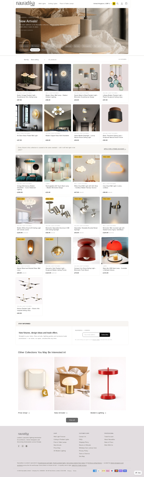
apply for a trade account (79, 465)
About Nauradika (109, 439)
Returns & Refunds (85, 445)
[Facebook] (18, 446)
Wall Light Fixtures (59, 436)
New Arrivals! (59, 413)
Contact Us (82, 436)
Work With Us (108, 445)
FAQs (80, 439)
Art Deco (59, 46)
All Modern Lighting (60, 451)
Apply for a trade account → (115, 149)
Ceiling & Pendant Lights (61, 439)
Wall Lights (97, 46)
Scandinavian (24, 46)
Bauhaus (76, 46)
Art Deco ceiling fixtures (95, 463)
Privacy (69, 470)
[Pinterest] (26, 446)
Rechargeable (87, 46)
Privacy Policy (83, 451)
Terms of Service (84, 453)
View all (72, 420)
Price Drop (45, 50)
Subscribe (104, 334)
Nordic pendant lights (59, 463)
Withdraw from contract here (88, 448)
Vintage (51, 46)
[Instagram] (22, 446)
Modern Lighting (97, 413)
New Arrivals (35, 50)
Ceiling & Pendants (109, 46)
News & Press (108, 442)
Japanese (68, 46)
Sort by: (26, 59)
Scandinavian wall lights (45, 463)
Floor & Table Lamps (60, 442)
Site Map (82, 456)
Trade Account (108, 436)
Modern (44, 46)
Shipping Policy (84, 442)
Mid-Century (35, 46)
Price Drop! (23, 413)
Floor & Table (24, 50)
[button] (117, 3)
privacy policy (96, 339)
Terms (74, 470)
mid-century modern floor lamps (75, 463)
